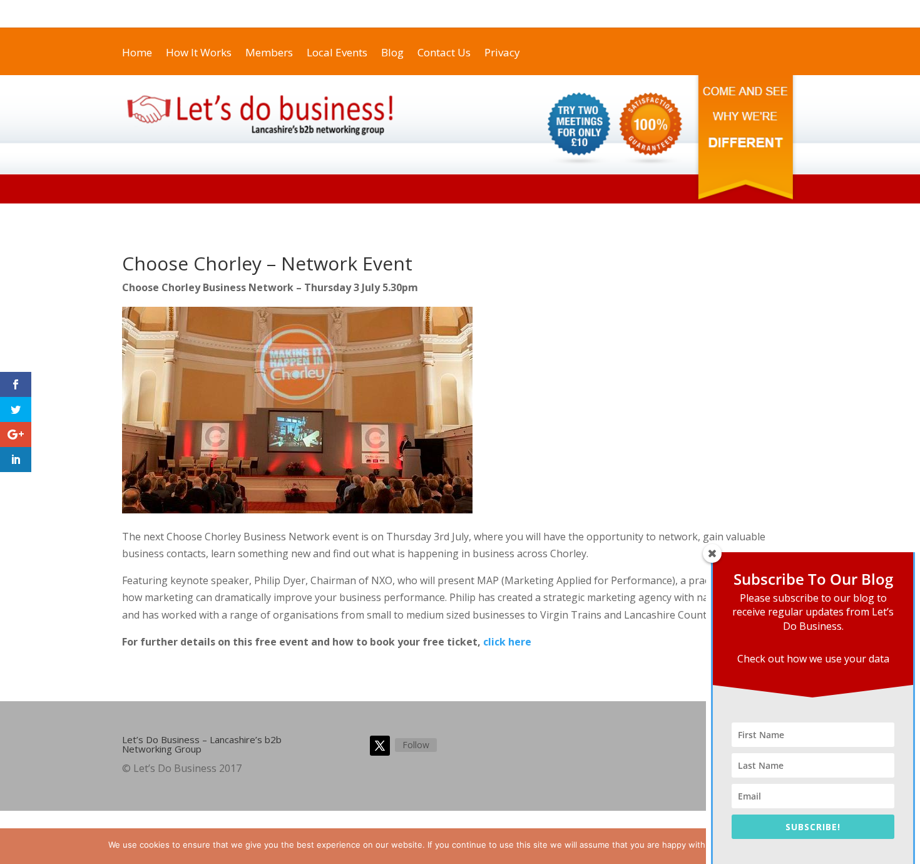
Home (316, 14)
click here (507, 642)
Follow (415, 745)
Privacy (657, 14)
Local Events (556, 14)
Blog (351, 14)
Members (612, 14)
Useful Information (764, 14)
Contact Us (396, 14)
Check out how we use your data (813, 659)
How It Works (493, 14)
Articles (700, 14)
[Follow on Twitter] (380, 746)
